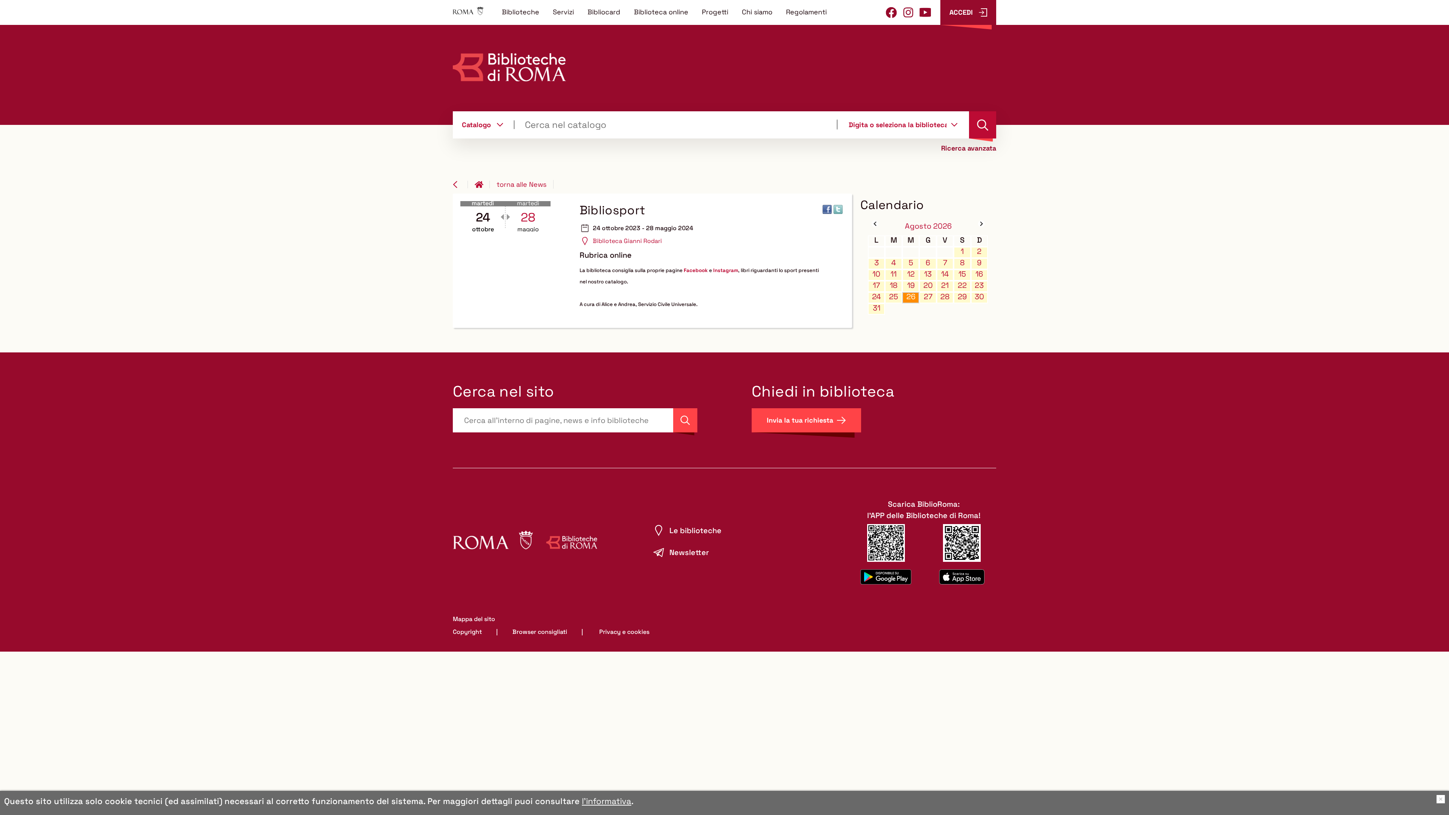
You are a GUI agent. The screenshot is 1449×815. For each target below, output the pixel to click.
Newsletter (689, 552)
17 (876, 285)
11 (894, 274)
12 (911, 274)
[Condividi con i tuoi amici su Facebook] (827, 209)
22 (962, 285)
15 (962, 274)
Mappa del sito (474, 619)
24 (876, 296)
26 (910, 296)
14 (945, 274)
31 (876, 308)
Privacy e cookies (624, 632)
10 (876, 274)
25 (893, 296)
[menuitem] (520, 11)
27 (928, 296)
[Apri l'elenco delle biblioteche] (954, 124)
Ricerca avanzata (968, 148)
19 (911, 285)
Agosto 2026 (928, 226)
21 (945, 285)
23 (979, 285)
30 (979, 296)
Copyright (467, 632)
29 (962, 296)
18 (893, 285)
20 (928, 285)
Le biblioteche (695, 530)
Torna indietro (460, 184)
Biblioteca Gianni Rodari (627, 241)
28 (944, 296)
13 (928, 274)
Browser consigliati (539, 632)
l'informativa (606, 801)
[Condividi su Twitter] (838, 209)
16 (979, 274)
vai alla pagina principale (482, 184)
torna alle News (521, 184)
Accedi (961, 12)
